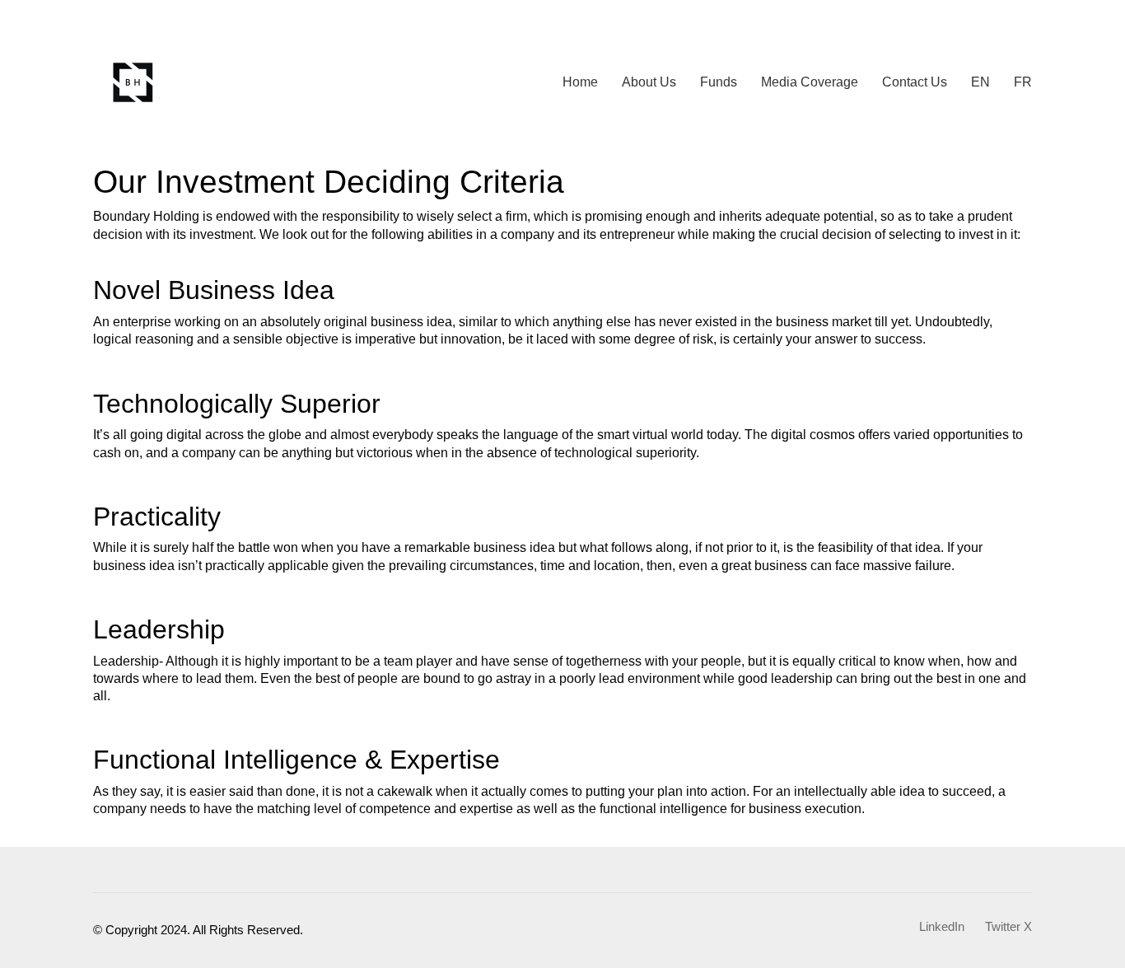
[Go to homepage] (134, 82)
